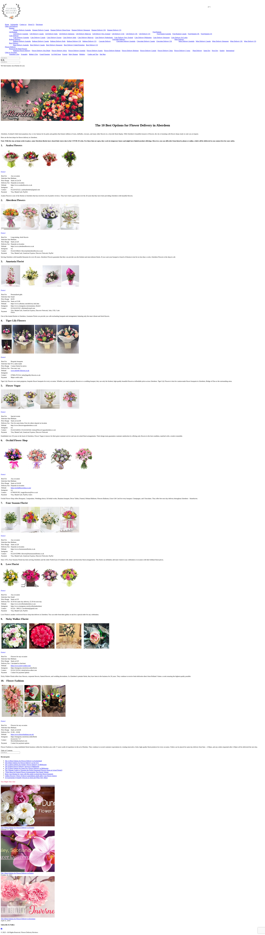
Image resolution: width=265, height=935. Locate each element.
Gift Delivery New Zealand (101, 34)
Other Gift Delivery (11, 26)
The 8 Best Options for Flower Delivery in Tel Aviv (22, 763)
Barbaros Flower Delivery (21, 50)
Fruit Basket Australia (164, 34)
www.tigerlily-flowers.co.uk (20, 370)
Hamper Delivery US (114, 30)
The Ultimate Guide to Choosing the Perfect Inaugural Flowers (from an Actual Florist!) (33, 770)
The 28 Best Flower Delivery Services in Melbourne (22, 766)
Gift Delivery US (144, 34)
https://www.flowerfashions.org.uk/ (22, 734)
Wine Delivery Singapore (220, 41)
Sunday (222, 50)
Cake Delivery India (69, 37)
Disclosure (39, 24)
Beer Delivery (13, 43)
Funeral (64, 54)
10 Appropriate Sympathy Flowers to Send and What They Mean (26, 778)
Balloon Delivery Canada (40, 41)
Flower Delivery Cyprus (182, 50)
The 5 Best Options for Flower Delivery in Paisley (17, 873)
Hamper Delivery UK (99, 30)
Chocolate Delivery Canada (146, 41)
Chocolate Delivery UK (164, 41)
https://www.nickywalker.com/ (21, 666)
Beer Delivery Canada (37, 45)
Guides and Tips (93, 54)
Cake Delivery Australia (21, 37)
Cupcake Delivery (105, 41)
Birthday (82, 54)
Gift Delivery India (51, 34)
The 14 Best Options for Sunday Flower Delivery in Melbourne (26, 764)
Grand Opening (45, 54)
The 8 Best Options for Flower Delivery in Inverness (18, 919)
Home (7, 24)
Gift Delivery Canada (37, 34)
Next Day (215, 50)
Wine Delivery (179, 39)
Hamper (11, 28)
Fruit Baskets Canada (179, 34)
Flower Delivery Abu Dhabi (41, 50)
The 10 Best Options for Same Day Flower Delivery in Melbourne (26, 768)
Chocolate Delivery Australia (125, 41)
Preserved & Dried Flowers (18, 49)
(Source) (3, 171)
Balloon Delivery (14, 39)
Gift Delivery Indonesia (66, 34)
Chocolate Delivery (118, 39)
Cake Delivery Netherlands (104, 37)
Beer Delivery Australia (21, 45)
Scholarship (14, 24)
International (230, 50)
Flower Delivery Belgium (130, 50)
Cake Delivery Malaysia (85, 37)
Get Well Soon (56, 54)
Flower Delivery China (165, 50)
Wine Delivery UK (236, 41)
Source (3, 357)
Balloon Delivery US (89, 41)
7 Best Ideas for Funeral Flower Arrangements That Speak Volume (27, 772)
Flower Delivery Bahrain (112, 50)
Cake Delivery (14, 36)
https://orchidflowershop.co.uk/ (21, 488)
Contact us (23, 24)
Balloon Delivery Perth (57, 41)
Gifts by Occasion (11, 52)
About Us (31, 24)
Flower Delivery (10, 47)
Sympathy (24, 54)
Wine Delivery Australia (186, 41)
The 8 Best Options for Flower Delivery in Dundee (17, 827)
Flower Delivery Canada (148, 50)
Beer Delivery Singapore (54, 45)
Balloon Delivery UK (74, 41)
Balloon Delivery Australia (22, 41)
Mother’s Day (33, 54)
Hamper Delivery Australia (22, 30)
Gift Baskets (13, 32)
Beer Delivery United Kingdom (74, 45)
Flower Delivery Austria (95, 50)
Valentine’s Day (14, 54)
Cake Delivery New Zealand (123, 37)
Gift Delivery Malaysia (83, 34)
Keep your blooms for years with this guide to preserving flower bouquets (29, 774)
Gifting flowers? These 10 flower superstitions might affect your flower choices (31, 776)
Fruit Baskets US (206, 34)
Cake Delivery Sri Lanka (179, 37)
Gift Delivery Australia (20, 34)
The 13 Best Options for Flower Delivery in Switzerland (23, 761)
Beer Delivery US (92, 45)
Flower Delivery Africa (59, 50)
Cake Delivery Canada (37, 37)
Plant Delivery (197, 50)
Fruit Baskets (157, 32)
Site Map (103, 54)
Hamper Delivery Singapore (81, 30)
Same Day (207, 50)
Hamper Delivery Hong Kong (60, 30)
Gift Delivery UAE (118, 34)
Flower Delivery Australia (76, 50)
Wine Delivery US (250, 41)
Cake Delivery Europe (54, 37)
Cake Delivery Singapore (161, 37)
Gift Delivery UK (131, 34)
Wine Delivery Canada (203, 41)
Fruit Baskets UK (193, 34)
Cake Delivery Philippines (143, 37)
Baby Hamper (73, 54)
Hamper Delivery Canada (40, 30)
